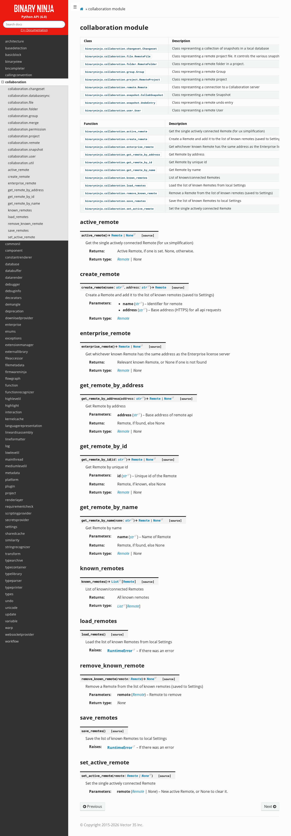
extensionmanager (19, 345)
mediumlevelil (16, 466)
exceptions (13, 338)
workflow (12, 641)
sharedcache (15, 533)
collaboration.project (24, 136)
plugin (10, 486)
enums (10, 331)
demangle (12, 304)
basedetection (16, 48)
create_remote (19, 176)
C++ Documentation (34, 30)
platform (11, 479)
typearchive (14, 560)
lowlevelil (12, 452)
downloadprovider (19, 318)
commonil (12, 244)
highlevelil (13, 399)
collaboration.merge (23, 123)
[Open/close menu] (2, 82)
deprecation (14, 311)
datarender (14, 277)
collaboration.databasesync (29, 95)
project (10, 493)
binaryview (13, 61)
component (14, 250)
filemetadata (14, 365)
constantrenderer (18, 257)
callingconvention (18, 75)
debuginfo (13, 291)
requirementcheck (19, 506)
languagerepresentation (23, 426)
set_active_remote (21, 237)
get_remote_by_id (21, 196)
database (12, 264)
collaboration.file (20, 102)
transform (12, 554)
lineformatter (15, 439)
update (10, 614)
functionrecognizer (19, 392)
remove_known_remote (25, 223)
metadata (12, 473)
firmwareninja (16, 372)
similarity (12, 540)
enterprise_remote (22, 183)
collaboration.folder (23, 109)
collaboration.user (22, 156)
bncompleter (15, 68)
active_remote (18, 170)
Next (268, 806)
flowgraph (12, 378)
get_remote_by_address (26, 190)
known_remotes (20, 210)
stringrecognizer (17, 547)
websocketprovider (19, 634)
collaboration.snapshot (25, 149)
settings (11, 527)
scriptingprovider (18, 513)
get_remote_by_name (24, 203)
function (11, 385)
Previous (94, 806)
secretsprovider (17, 520)
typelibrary (13, 574)
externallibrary (16, 351)
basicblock (13, 55)
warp (9, 627)
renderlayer (14, 500)
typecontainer (15, 567)
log (7, 446)
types (9, 594)
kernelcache (14, 419)
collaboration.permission (27, 129)
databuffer (13, 271)
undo (9, 601)
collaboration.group (23, 116)
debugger (12, 284)
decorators (13, 298)
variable (11, 621)
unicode (11, 607)
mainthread (14, 459)
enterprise (13, 324)
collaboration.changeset (26, 89)
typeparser (13, 580)
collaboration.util (21, 163)
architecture (14, 41)
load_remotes (18, 217)
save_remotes (18, 230)
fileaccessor (14, 358)
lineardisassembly (19, 432)
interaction (13, 412)
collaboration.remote (24, 143)
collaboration (15, 82)
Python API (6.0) (34, 17)
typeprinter (14, 587)
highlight (12, 405)
